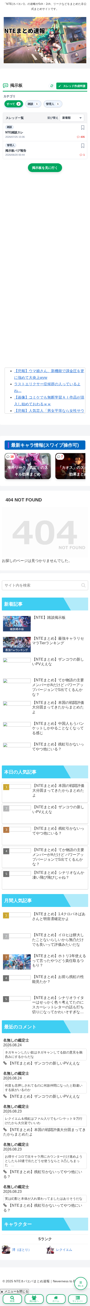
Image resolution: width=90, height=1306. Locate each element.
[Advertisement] (45, 226)
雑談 (9, 127)
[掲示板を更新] (52, 86)
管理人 (11, 145)
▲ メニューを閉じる (14, 1291)
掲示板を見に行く (45, 168)
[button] (83, 585)
